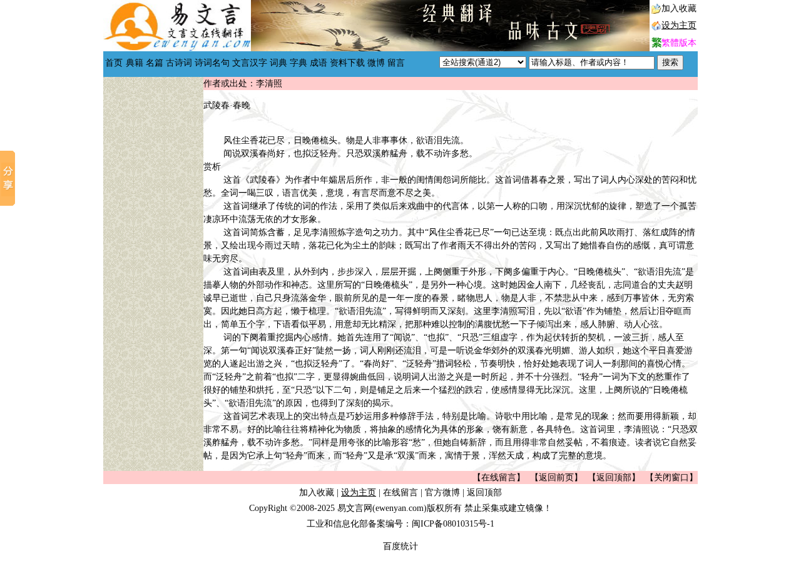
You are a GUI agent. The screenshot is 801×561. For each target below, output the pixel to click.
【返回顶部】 (614, 477)
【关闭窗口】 (671, 477)
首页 (114, 63)
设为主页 (678, 25)
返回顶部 (484, 492)
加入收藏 (678, 8)
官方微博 (442, 492)
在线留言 (400, 492)
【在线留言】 (498, 477)
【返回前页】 (556, 477)
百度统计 (400, 546)
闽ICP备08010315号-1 (453, 523)
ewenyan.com (399, 508)
